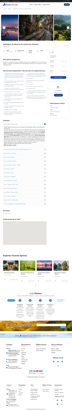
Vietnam (9, 8)
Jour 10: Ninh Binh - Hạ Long (10, 180)
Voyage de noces (34, 394)
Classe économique (41, 348)
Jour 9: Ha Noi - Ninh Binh (9, 176)
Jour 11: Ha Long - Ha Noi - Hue (11, 184)
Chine (22, 356)
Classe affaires (39, 350)
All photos (67, 38)
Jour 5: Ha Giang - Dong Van (10, 161)
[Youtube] (58, 362)
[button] (35, 285)
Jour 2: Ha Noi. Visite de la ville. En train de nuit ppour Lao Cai (17, 149)
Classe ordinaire (46, 389)
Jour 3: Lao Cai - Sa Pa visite (10, 153)
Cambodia (23, 352)
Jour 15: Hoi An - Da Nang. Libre (11, 200)
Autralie (23, 363)
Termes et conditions (59, 392)
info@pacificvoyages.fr (17, 1)
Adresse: (8, 348)
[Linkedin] (62, 362)
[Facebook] (54, 362)
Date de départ (53, 56)
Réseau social (58, 358)
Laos (22, 350)
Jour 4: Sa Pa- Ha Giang (9, 157)
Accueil (30, 4)
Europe (20, 394)
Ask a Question (58, 95)
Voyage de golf (34, 399)
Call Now (67, 4)
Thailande (23, 354)
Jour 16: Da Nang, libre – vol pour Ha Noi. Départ (15, 203)
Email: (7, 365)
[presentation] (4, 27)
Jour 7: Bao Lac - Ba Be (9, 168)
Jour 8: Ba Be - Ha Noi (9, 172)
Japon (22, 358)
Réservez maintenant (58, 77)
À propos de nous (46, 4)
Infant (51, 70)
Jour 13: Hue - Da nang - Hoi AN (11, 192)
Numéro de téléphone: (11, 359)
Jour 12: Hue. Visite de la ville (10, 188)
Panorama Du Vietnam (9, 272)
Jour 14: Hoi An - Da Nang (9, 196)
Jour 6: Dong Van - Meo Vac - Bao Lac (12, 165)
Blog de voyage (37, 4)
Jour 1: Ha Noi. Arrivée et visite (11, 124)
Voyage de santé (34, 392)
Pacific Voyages (58, 90)
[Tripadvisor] (58, 366)
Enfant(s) (52, 65)
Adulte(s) (52, 60)
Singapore (23, 361)
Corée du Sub (24, 359)
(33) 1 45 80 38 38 (6, 1)
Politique (56, 394)
